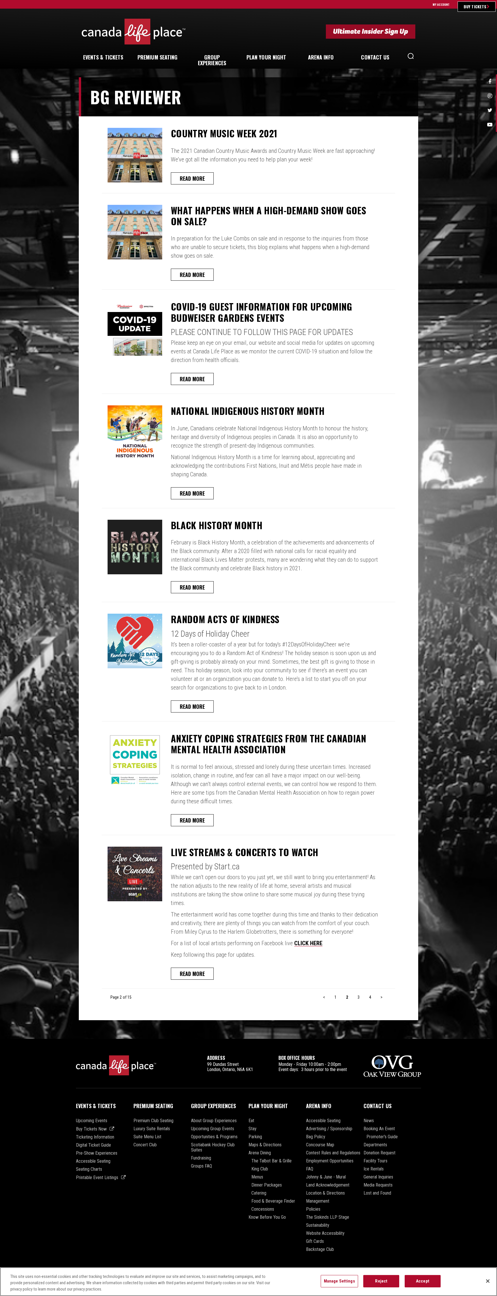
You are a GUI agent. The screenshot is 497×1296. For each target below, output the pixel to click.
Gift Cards (315, 1241)
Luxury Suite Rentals (151, 1128)
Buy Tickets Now (91, 1129)
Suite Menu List (147, 1136)
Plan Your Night (268, 1106)
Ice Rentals (374, 1169)
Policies (313, 1209)
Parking (255, 1136)
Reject (381, 1281)
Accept (422, 1281)
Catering (258, 1193)
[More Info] (135, 155)
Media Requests (378, 1185)
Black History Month (216, 525)
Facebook (490, 81)
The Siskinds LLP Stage (327, 1217)
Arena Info (318, 1106)
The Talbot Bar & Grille (271, 1161)
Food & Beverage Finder (273, 1201)
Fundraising (201, 1158)
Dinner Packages (266, 1185)
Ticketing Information (95, 1137)
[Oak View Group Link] (392, 1066)
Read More (192, 178)
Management (317, 1201)
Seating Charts (89, 1169)
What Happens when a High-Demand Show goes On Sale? (268, 216)
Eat (251, 1120)
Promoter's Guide (382, 1136)
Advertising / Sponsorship (329, 1128)
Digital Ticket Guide (93, 1145)
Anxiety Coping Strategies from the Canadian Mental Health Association (268, 744)
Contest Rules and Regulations (333, 1153)
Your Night (266, 57)
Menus (257, 1177)
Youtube (490, 125)
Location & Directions (325, 1193)
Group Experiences (213, 1106)
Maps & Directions (265, 1144)
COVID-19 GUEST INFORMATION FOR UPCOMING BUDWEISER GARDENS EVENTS (261, 312)
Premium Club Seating (153, 1120)
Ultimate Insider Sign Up (370, 31)
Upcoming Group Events (212, 1128)
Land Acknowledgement (327, 1185)
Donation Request (379, 1153)
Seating (157, 57)
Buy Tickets (475, 6)
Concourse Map (320, 1144)
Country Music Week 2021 (224, 133)
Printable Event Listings (97, 1177)
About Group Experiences (214, 1120)
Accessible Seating (93, 1161)
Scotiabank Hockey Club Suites (213, 1147)
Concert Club (145, 1144)
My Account (441, 4)
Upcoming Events (91, 1120)
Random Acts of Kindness (225, 619)
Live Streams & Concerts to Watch (244, 852)
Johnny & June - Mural (326, 1177)
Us (375, 57)
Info (321, 57)
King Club (259, 1169)
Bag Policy (315, 1136)
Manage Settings (339, 1281)
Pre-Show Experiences (96, 1153)
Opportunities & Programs (214, 1136)
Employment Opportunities (329, 1161)
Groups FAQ (201, 1166)
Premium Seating (153, 1106)
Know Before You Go (267, 1217)
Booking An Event (379, 1128)
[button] (410, 57)
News (369, 1120)
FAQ (309, 1169)
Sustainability (317, 1225)
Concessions (262, 1209)
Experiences (212, 60)
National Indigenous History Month (248, 410)
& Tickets (103, 57)
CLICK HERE (308, 943)
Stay (252, 1128)
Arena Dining (259, 1153)
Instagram (490, 96)
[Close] (487, 1281)
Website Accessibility (325, 1233)
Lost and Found (377, 1193)
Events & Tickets (96, 1106)
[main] (248, 558)
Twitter (490, 110)
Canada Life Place (134, 31)
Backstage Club (320, 1249)
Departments (375, 1144)
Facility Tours (375, 1161)
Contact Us (377, 1106)
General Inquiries (378, 1177)
